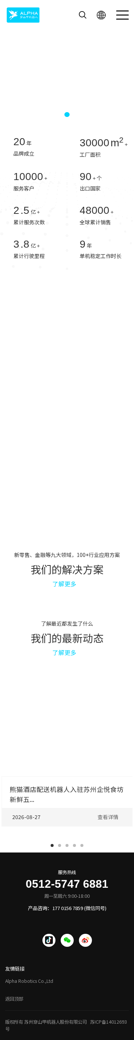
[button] (54, 114)
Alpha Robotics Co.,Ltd (29, 981)
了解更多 (64, 584)
